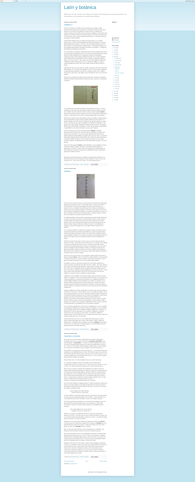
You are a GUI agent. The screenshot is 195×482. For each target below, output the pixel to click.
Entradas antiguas (103, 461)
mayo (116, 80)
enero (116, 88)
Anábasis (67, 171)
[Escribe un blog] (93, 164)
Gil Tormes (116, 40)
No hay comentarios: (84, 164)
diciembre (117, 58)
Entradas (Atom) (73, 463)
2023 (115, 54)
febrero (116, 86)
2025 (115, 50)
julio (116, 75)
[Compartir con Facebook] (96, 164)
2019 (115, 95)
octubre (116, 62)
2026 (115, 47)
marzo (116, 84)
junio (116, 77)
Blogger (105, 472)
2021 (115, 91)
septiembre (117, 64)
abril (116, 82)
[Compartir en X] (94, 164)
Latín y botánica (80, 7)
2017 (115, 99)
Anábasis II (68, 25)
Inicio (87, 461)
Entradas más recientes (69, 461)
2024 (115, 52)
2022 (115, 56)
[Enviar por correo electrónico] (91, 164)
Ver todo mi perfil (116, 42)
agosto (116, 67)
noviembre (117, 60)
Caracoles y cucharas (72, 336)
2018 (115, 97)
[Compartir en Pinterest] (97, 164)
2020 (115, 93)
